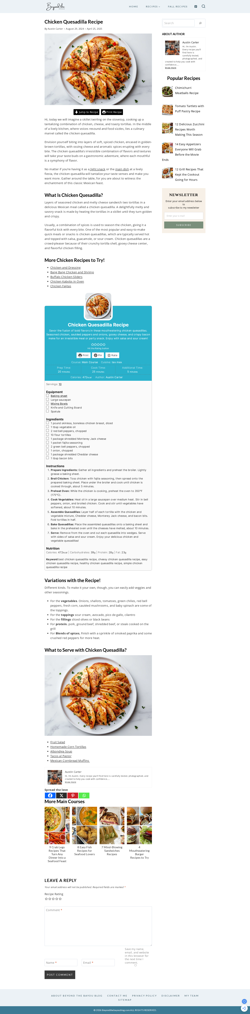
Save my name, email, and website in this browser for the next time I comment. (137, 955)
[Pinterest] (196, 6)
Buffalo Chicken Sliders (66, 277)
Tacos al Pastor (60, 756)
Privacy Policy (144, 995)
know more (70, 782)
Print (85, 355)
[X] (61, 795)
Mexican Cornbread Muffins (70, 761)
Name (51, 963)
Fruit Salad (57, 742)
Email (88, 963)
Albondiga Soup (61, 751)
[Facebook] (50, 795)
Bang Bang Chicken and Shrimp (72, 272)
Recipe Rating (54, 894)
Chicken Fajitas (60, 286)
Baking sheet (59, 395)
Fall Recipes (178, 6)
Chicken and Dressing (65, 268)
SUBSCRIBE (183, 225)
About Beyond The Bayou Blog (76, 995)
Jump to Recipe (88, 112)
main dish (122, 169)
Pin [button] (99, 355)
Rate (114, 355)
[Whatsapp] (84, 795)
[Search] (200, 23)
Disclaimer (170, 995)
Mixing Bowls (59, 403)
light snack (97, 169)
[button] (92, 344)
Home (133, 6)
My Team (191, 995)
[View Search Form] (203, 6)
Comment (54, 910)
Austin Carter (55, 28)
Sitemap (125, 999)
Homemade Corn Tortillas (68, 747)
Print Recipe (114, 112)
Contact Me (117, 995)
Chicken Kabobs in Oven (67, 281)
